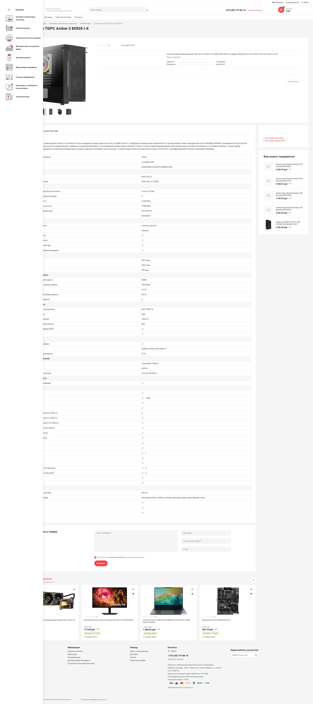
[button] (253, 579)
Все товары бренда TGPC (275, 141)
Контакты (78, 17)
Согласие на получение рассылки (81, 663)
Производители (74, 657)
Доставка (48, 17)
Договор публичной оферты (79, 660)
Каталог (20, 9)
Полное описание (174, 57)
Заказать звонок (255, 10)
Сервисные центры (75, 651)
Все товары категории (274, 138)
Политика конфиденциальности (93, 699)
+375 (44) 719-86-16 (235, 10)
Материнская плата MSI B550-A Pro (216, 620)
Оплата (133, 657)
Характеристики (51, 131)
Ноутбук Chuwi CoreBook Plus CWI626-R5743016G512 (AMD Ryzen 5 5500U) (166, 621)
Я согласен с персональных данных (121, 557)
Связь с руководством (139, 651)
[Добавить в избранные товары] (74, 594)
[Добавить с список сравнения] (74, 589)
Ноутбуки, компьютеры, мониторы (63, 23)
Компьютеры (85, 23)
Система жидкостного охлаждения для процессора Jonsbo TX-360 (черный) (50, 621)
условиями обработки (117, 557)
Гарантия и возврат (63, 17)
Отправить (101, 563)
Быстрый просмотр (50, 601)
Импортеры (72, 654)
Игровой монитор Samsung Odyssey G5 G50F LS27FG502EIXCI (108, 620)
